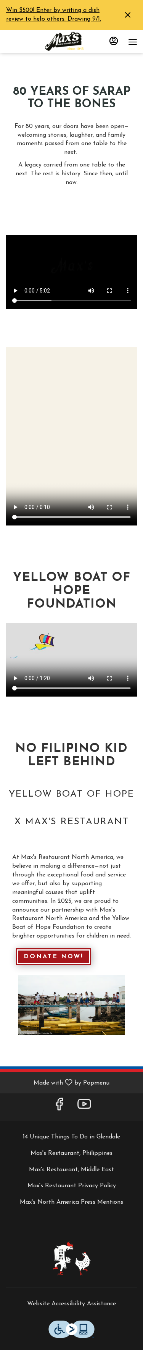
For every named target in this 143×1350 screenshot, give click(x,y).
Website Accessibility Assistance (71, 1304)
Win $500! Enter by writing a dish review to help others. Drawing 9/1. (53, 14)
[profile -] (113, 40)
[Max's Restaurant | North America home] (71, 41)
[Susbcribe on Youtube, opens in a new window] (84, 1107)
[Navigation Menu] (132, 42)
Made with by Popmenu (57, 1083)
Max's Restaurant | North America (71, 1258)
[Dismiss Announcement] (128, 15)
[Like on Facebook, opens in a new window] (59, 1107)
